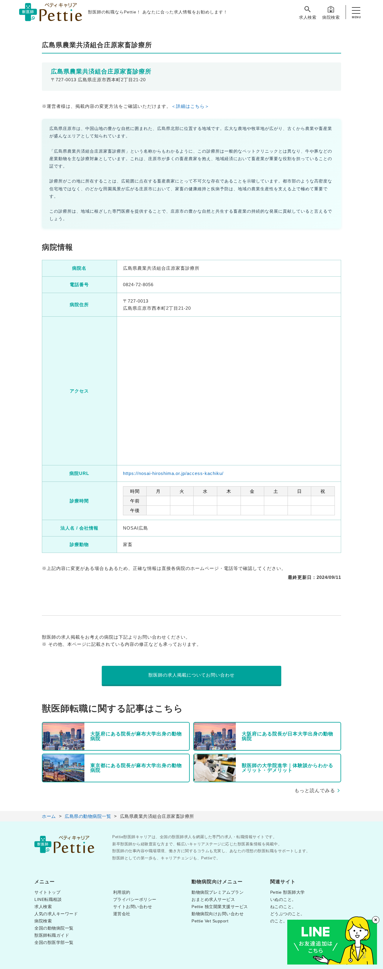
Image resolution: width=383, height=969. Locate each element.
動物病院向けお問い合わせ (218, 913)
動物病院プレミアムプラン (218, 892)
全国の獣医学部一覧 (54, 942)
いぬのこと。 (283, 899)
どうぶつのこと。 (287, 913)
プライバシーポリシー (134, 899)
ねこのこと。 (283, 906)
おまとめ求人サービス (213, 899)
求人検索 (307, 17)
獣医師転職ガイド (51, 935)
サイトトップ (47, 892)
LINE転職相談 (48, 899)
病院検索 (331, 17)
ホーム (49, 816)
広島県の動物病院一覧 (88, 816)
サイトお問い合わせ (132, 906)
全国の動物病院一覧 (54, 928)
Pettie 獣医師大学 (287, 892)
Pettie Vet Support (210, 921)
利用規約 (121, 892)
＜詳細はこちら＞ (190, 106)
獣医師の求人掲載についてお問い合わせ (191, 674)
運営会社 (121, 913)
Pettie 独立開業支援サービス (220, 906)
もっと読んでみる (314, 790)
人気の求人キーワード (56, 913)
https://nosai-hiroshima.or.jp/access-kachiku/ (173, 473)
